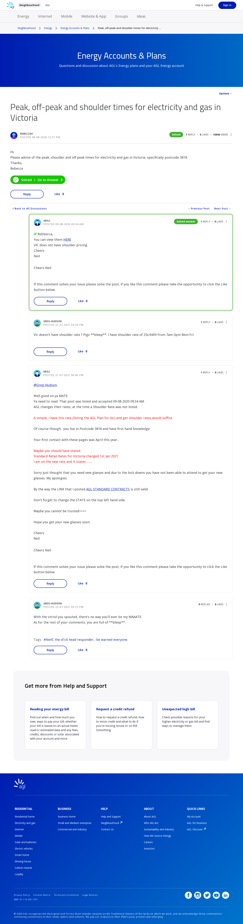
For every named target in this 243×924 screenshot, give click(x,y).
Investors (149, 848)
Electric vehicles (24, 848)
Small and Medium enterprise (74, 823)
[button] (231, 134)
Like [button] (57, 194)
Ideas (141, 16)
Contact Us (107, 829)
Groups (121, 16)
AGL (47, 5)
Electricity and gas (25, 823)
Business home (67, 816)
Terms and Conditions (66, 895)
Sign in (227, 5)
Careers (148, 842)
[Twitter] (207, 895)
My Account (194, 816)
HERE (67, 239)
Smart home (22, 855)
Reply (27, 194)
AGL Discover (195, 829)
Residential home (25, 816)
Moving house (23, 861)
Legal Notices (90, 895)
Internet (45, 16)
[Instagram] (197, 895)
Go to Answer (48, 180)
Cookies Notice (42, 895)
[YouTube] (216, 895)
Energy (23, 16)
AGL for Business (197, 823)
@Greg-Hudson (45, 385)
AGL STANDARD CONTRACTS (108, 489)
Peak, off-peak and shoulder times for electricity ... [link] (129, 28)
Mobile (66, 16)
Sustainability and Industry (159, 829)
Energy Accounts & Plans (74, 28)
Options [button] (224, 93)
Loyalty (19, 874)
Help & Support (204, 5)
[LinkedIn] (225, 895)
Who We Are (151, 823)
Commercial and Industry (72, 829)
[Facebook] (188, 895)
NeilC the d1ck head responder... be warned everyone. (87, 639)
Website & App (93, 16)
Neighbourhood (29, 5)
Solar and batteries (25, 842)
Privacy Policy (22, 895)
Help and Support (111, 816)
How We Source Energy (157, 835)
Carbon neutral (23, 867)
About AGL (150, 816)
